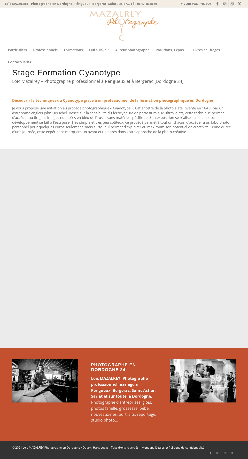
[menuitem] (194, 3)
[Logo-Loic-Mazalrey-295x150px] (124, 25)
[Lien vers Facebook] (217, 3)
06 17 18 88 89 (147, 3)
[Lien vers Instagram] (224, 3)
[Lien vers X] (239, 3)
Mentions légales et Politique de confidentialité (173, 447)
